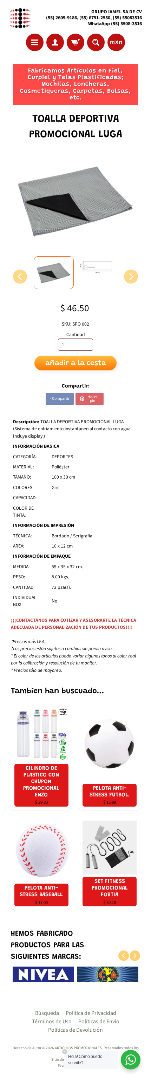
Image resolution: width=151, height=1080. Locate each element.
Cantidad (75, 334)
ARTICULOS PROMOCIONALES (78, 1048)
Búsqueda (47, 1013)
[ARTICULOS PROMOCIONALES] (19, 18)
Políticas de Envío (98, 1021)
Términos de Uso (52, 1021)
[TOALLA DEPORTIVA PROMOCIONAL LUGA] (54, 272)
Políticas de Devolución (75, 1030)
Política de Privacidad (91, 1013)
